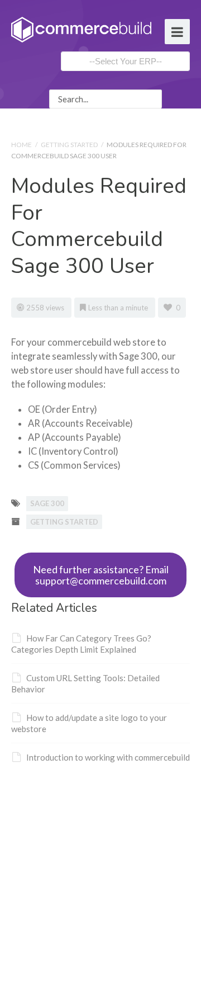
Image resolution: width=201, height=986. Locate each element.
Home (21, 144)
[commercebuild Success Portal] (81, 28)
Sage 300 (47, 503)
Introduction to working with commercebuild (108, 757)
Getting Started (69, 144)
